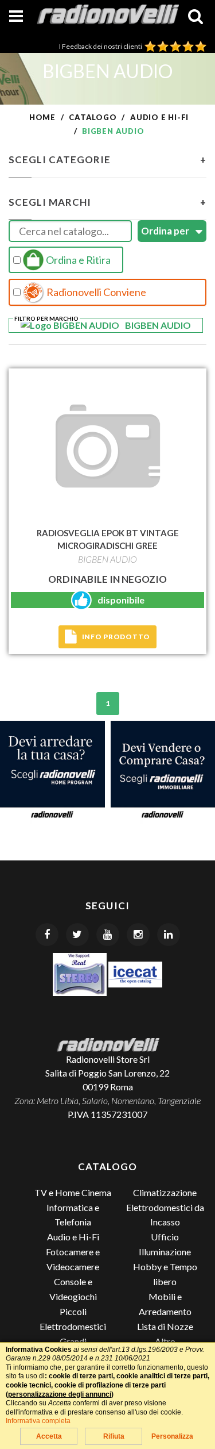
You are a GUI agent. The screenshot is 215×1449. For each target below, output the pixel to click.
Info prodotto (116, 636)
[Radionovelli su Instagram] (138, 934)
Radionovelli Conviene (95, 292)
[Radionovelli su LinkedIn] (168, 934)
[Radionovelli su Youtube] (107, 934)
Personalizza (172, 1436)
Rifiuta (113, 1436)
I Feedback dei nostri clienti (101, 46)
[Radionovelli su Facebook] (47, 934)
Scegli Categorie (107, 159)
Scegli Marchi (107, 202)
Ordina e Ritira (77, 259)
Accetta (49, 1436)
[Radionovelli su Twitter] (77, 934)
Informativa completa (38, 1421)
